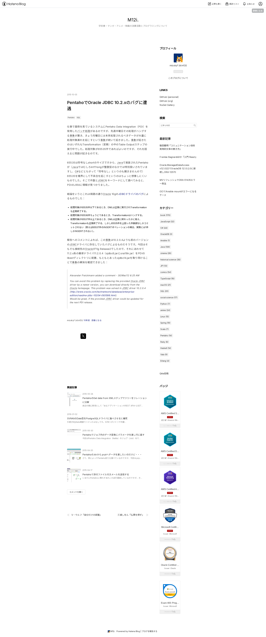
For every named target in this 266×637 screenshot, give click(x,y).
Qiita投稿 (164, 373)
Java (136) (165, 247)
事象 (72, 135)
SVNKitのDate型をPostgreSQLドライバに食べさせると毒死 (97, 418)
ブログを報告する (149, 631)
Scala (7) (164, 329)
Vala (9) (164, 354)
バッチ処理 (83, 131)
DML (110, 207)
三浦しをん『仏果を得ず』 (130, 514)
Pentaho (71, 117)
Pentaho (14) (166, 335)
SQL (78, 117)
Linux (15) (164, 316)
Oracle (107, 194)
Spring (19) (165, 323)
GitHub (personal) (169, 97)
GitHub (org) (166, 101)
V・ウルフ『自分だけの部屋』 (86, 514)
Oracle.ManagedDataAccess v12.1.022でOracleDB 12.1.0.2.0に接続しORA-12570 (178, 168)
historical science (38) (170, 259)
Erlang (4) (164, 361)
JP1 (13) (163, 266)
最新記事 (165, 138)
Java (120, 162)
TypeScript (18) (167, 278)
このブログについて (178, 78)
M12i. (133, 20)
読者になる (258, 10)
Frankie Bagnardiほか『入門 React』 (178, 157)
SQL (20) (164, 291)
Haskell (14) (165, 348)
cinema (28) (165, 253)
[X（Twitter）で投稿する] (83, 336)
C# (76, 171)
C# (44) (164, 228)
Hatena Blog (134, 631)
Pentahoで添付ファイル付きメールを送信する (105, 474)
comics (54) (165, 272)
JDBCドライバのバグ (131, 194)
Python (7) (165, 304)
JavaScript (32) (167, 221)
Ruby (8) (164, 342)
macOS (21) (165, 285)
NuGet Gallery (167, 105)
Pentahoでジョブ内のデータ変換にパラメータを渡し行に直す (113, 434)
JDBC (101, 180)
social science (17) (168, 297)
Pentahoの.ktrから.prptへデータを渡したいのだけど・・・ (112, 454)
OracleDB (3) (166, 234)
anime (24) (165, 310)
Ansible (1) (165, 240)
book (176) (165, 215)
